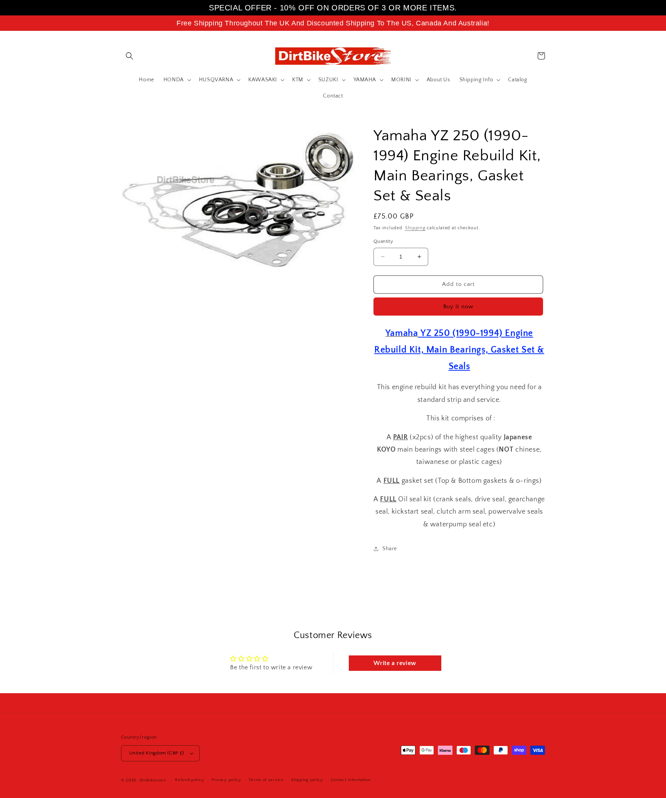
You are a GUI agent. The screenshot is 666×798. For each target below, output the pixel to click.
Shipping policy (307, 780)
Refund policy (189, 780)
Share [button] (389, 549)
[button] (129, 55)
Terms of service (266, 780)
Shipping (415, 227)
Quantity (383, 241)
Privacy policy (226, 780)
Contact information (351, 780)
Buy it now (458, 306)
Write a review (394, 663)
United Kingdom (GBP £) (156, 753)
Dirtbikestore (153, 780)
